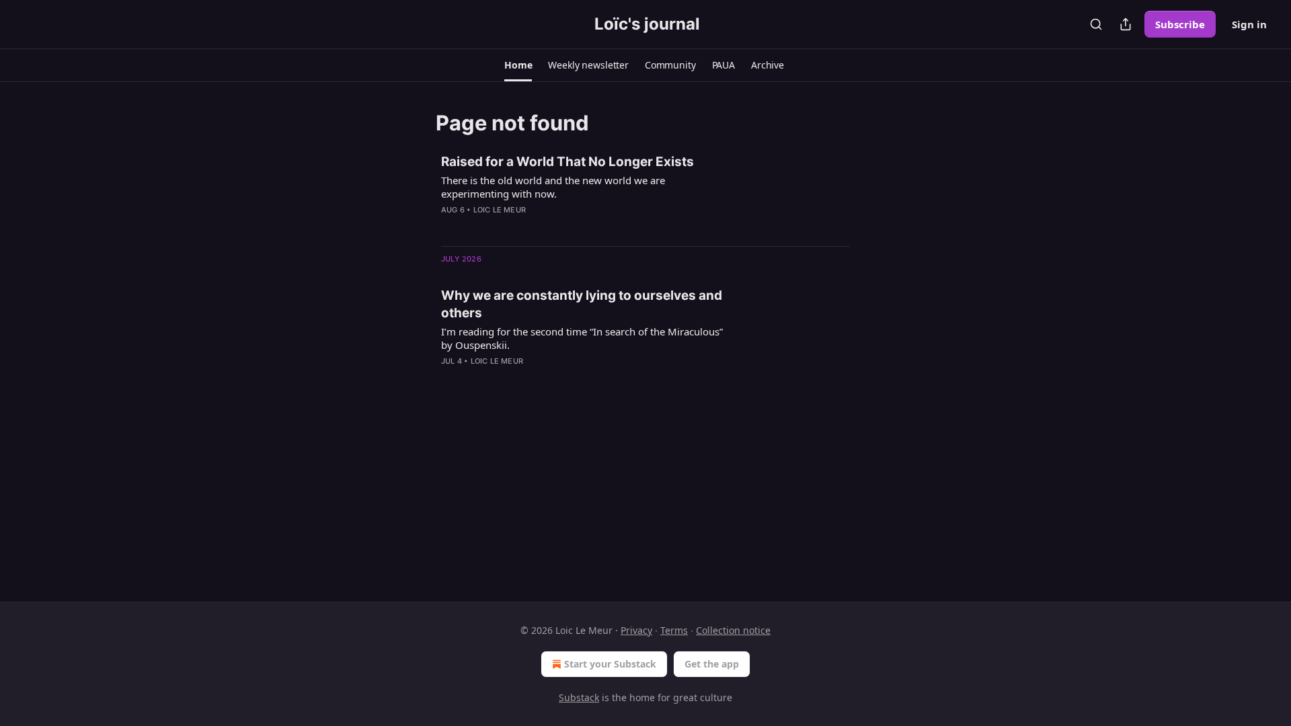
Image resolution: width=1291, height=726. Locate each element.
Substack (579, 697)
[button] (518, 65)
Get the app (711, 663)
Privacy (636, 630)
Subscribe (1180, 24)
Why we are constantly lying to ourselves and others (581, 304)
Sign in (1249, 24)
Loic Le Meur (499, 209)
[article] (645, 194)
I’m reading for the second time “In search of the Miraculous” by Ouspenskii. (582, 338)
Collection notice (733, 630)
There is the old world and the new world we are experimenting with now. (553, 186)
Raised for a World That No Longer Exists (567, 161)
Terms (674, 630)
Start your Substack (610, 663)
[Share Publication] (1125, 24)
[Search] (1096, 24)
